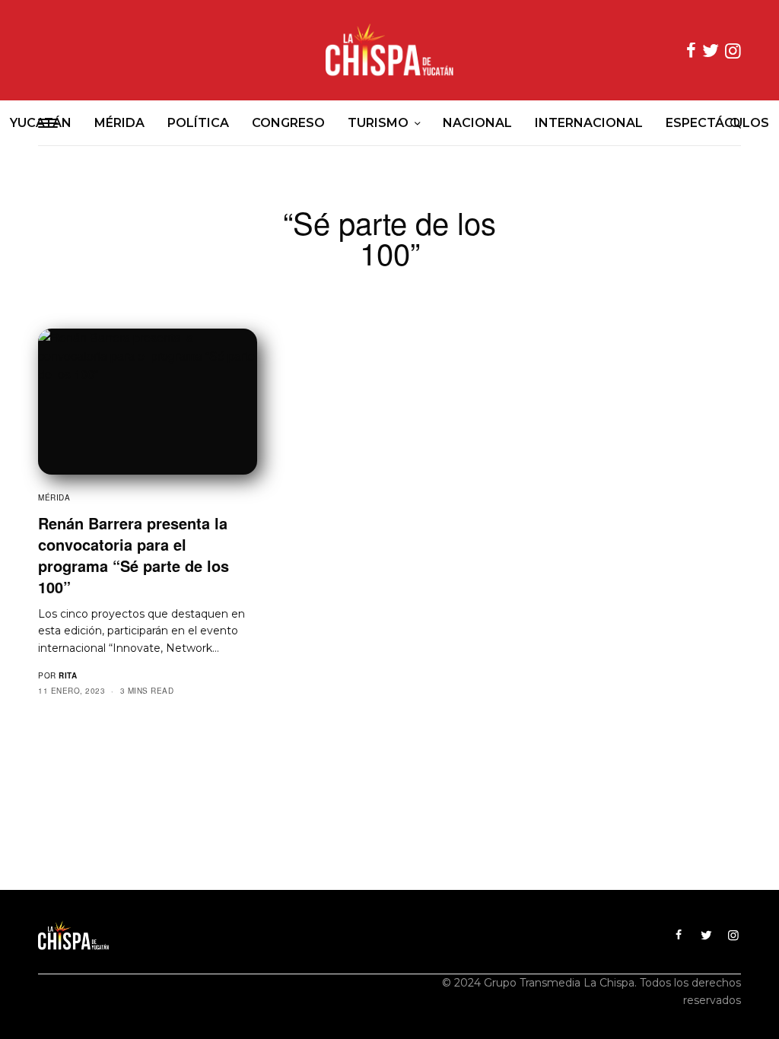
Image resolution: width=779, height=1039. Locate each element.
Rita (68, 675)
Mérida (54, 497)
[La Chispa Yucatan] (389, 50)
